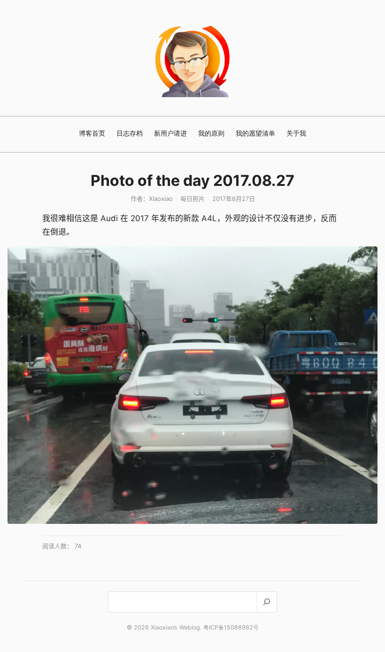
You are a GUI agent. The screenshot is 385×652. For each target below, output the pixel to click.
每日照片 (192, 198)
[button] (192, 385)
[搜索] (266, 602)
